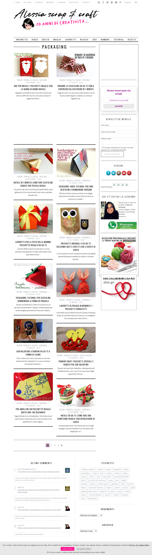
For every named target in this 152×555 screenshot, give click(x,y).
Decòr (20, 80)
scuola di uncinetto (95, 495)
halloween (114, 484)
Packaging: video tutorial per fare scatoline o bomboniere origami (76, 188)
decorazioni (107, 477)
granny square (103, 484)
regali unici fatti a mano (89, 491)
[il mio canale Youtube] (124, 175)
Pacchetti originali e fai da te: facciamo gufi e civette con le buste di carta (76, 246)
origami (108, 488)
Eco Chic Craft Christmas (96, 480)
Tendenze (86, 180)
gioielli (123, 480)
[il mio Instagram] (118, 175)
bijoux (126, 469)
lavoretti (70, 39)
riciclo (84, 39)
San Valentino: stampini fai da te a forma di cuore (33, 353)
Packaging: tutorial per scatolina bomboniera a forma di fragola (33, 299)
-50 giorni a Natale (87, 469)
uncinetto (22, 39)
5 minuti (99, 469)
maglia (57, 39)
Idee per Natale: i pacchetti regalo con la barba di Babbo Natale (33, 87)
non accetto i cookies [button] (83, 549)
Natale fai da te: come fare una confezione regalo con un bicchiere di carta (76, 418)
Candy (94, 473)
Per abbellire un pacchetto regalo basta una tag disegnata (33, 411)
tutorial (119, 39)
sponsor (107, 495)
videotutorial (92, 499)
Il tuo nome (105, 125)
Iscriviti (119, 106)
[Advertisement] (119, 21)
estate (110, 480)
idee (95, 39)
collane (125, 473)
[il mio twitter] (113, 175)
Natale (83, 488)
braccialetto (85, 473)
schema (127, 491)
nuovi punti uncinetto (96, 488)
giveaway (84, 484)
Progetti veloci (31, 80)
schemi (83, 495)
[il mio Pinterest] (129, 175)
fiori (117, 480)
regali (133, 488)
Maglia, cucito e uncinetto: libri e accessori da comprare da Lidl (39, 528)
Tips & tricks (86, 355)
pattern (117, 488)
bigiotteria (117, 469)
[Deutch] (119, 187)
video (35, 39)
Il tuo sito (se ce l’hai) (108, 132)
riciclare (112, 491)
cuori (98, 477)
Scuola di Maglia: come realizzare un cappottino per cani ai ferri (39, 510)
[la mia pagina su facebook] (108, 175)
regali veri (103, 491)
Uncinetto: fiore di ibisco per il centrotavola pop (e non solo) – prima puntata (39, 491)
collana (117, 473)
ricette (132, 39)
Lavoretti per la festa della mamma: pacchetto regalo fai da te (33, 243)
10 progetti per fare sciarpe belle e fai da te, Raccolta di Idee (38, 472)
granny (93, 484)
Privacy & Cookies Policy (139, 545)
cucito (46, 39)
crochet (83, 477)
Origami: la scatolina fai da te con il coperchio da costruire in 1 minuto (76, 87)
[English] (115, 187)
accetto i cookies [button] (67, 549)
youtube (43, 80)
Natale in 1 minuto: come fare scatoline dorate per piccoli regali (33, 184)
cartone (109, 473)
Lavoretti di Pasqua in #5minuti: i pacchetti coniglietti (76, 307)
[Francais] (128, 187)
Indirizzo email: (106, 138)
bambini (105, 39)
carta (101, 473)
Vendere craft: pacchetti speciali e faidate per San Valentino (76, 363)
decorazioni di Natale (121, 477)
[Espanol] (123, 187)
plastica (125, 488)
